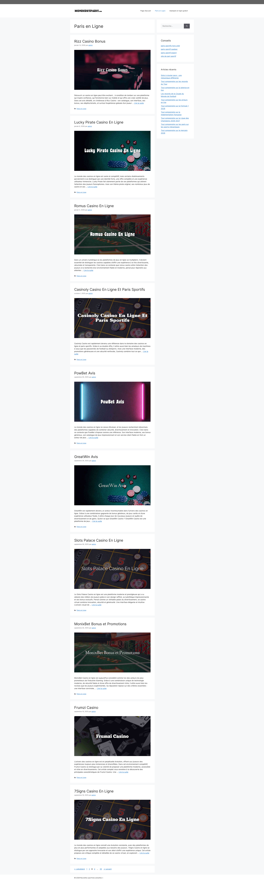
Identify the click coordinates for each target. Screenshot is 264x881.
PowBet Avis (84, 373)
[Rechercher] (187, 26)
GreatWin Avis (86, 456)
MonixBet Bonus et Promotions (100, 624)
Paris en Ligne (160, 11)
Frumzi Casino (86, 707)
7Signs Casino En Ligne (94, 791)
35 (101, 869)
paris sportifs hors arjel (170, 46)
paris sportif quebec (169, 49)
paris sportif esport (169, 53)
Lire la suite (139, 103)
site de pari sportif (168, 56)
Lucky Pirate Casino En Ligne (98, 122)
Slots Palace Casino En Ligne (98, 540)
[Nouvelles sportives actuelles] (88, 11)
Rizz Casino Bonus (89, 41)
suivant (107, 869)
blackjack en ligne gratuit (179, 11)
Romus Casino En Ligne (94, 206)
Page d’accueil (145, 11)
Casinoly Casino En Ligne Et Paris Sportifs (109, 289)
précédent (79, 869)
